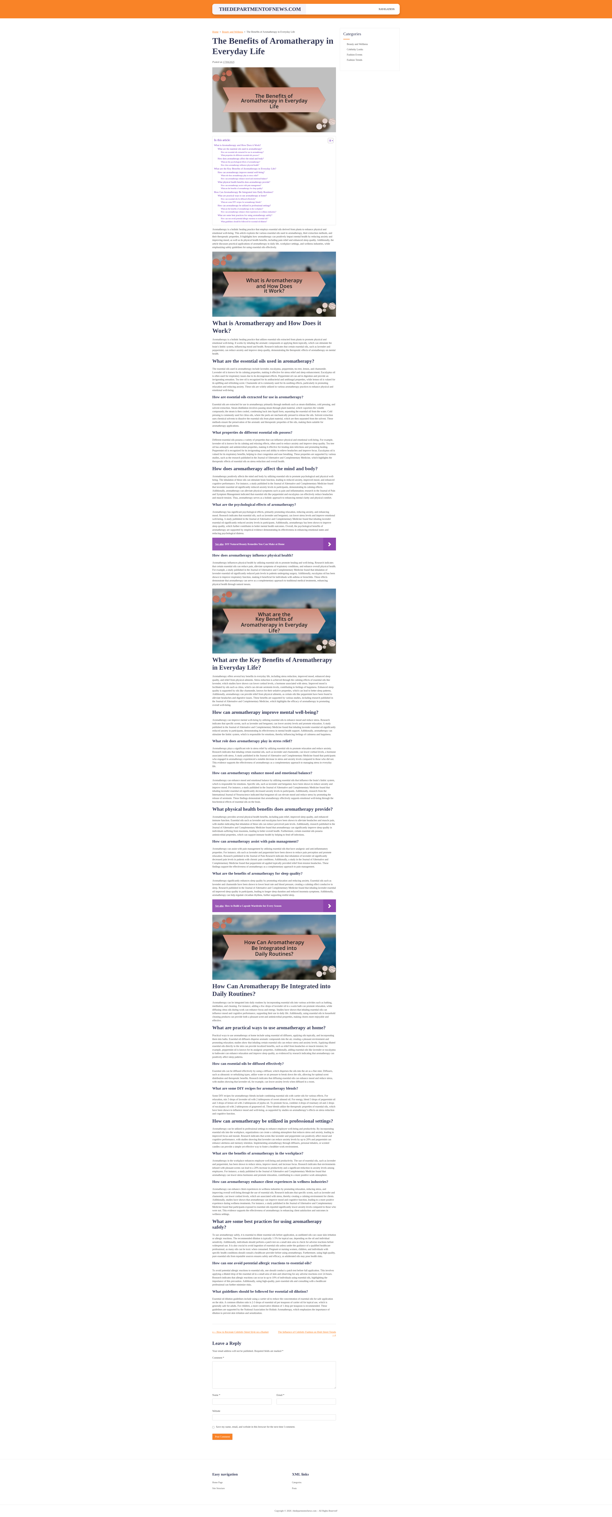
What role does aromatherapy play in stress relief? (239, 175)
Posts (294, 1488)
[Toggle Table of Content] (329, 140)
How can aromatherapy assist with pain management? (241, 185)
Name (216, 1395)
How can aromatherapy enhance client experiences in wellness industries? (248, 212)
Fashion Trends (354, 60)
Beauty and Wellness (357, 44)
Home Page (217, 1482)
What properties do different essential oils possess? (240, 155)
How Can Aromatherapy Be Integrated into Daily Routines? (243, 192)
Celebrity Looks (355, 49)
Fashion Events (354, 54)
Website (216, 1411)
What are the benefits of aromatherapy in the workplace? (242, 209)
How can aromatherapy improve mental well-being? (241, 172)
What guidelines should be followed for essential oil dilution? (244, 221)
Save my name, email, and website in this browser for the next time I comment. (255, 1426)
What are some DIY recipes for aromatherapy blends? (241, 202)
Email (280, 1395)
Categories (296, 1482)
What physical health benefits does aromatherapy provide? (244, 182)
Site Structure (218, 1488)
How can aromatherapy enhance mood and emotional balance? (244, 179)
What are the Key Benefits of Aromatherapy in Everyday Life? (245, 168)
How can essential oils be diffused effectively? (238, 199)
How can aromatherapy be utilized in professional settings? (244, 205)
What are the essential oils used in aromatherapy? (240, 149)
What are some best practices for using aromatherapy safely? (245, 215)
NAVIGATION (387, 9)
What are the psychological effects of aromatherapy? (240, 162)
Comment (218, 1357)
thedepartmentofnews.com (260, 9)
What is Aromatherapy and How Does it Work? (237, 145)
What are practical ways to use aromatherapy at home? (242, 195)
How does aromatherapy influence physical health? (240, 165)
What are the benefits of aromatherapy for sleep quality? (242, 188)
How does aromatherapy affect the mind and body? (241, 158)
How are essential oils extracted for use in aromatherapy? (242, 152)
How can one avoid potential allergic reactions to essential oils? (244, 218)
